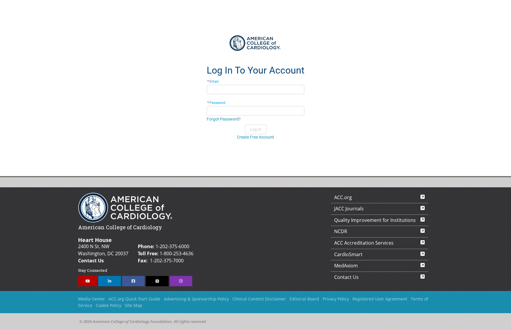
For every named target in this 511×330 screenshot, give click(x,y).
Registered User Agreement (379, 299)
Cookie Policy (108, 305)
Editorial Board (304, 299)
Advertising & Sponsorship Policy (196, 299)
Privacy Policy (336, 299)
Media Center (91, 299)
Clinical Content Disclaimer (259, 299)
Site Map (133, 305)
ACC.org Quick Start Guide (134, 299)
